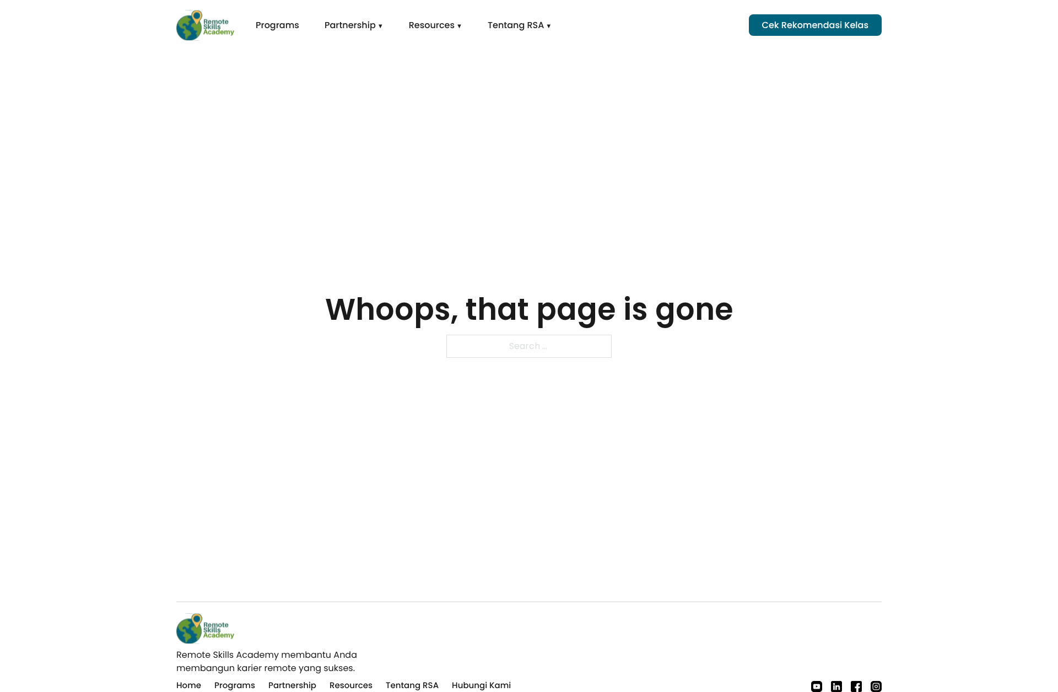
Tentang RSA (516, 25)
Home (188, 685)
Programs (277, 25)
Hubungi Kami (481, 685)
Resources (432, 25)
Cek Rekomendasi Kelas (815, 25)
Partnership (350, 25)
